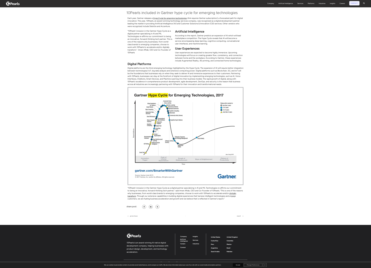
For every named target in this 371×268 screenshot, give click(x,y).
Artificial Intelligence (285, 3)
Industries (322, 3)
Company (270, 3)
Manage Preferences (253, 265)
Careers (342, 3)
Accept (238, 265)
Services (300, 3)
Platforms (311, 3)
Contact (354, 3)
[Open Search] (363, 3)
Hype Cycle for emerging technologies (170, 18)
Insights (332, 3)
